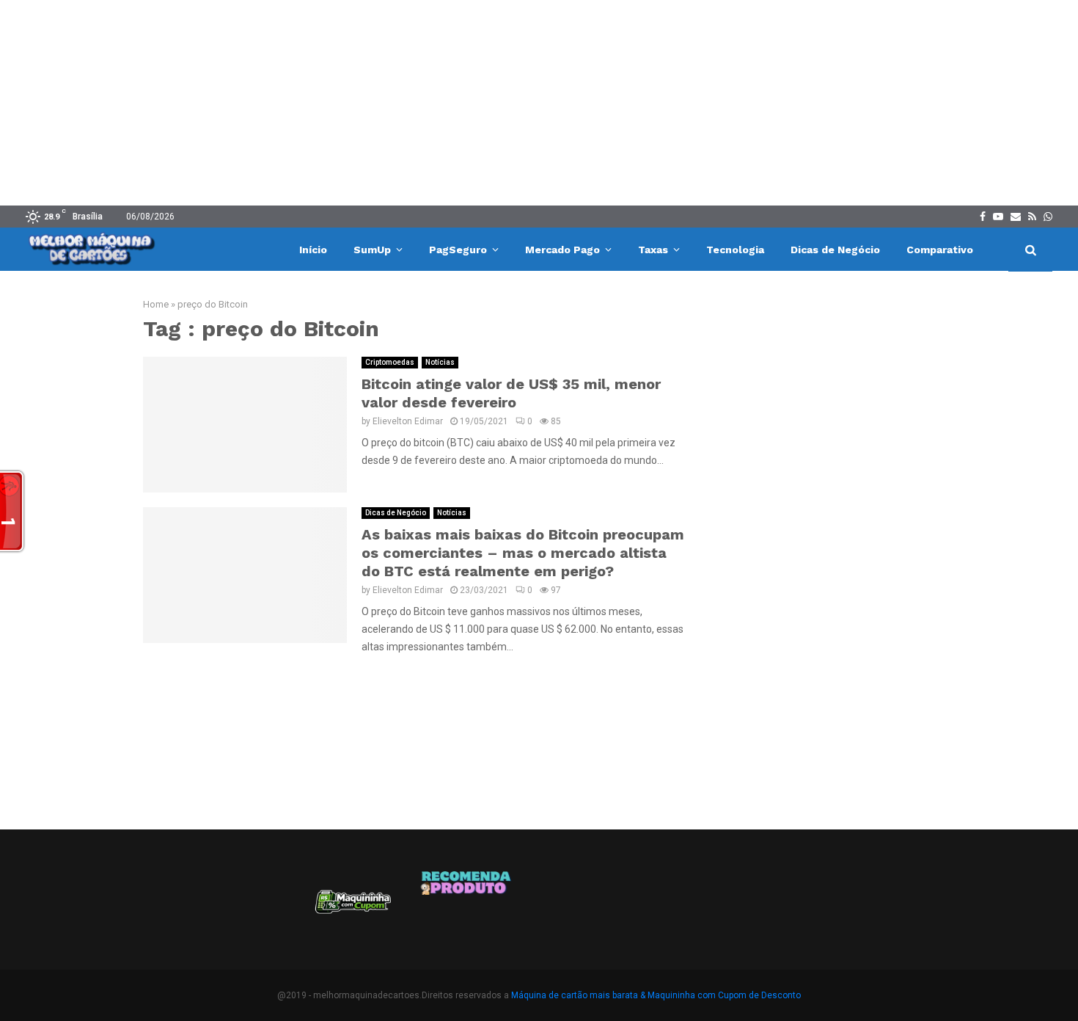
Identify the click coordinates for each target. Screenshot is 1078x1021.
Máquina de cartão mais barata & (578, 995)
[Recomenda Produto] (467, 907)
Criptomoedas (389, 362)
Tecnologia (735, 249)
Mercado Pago (562, 249)
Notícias (440, 362)
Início (313, 249)
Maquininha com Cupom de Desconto (724, 995)
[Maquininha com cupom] (351, 907)
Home (156, 304)
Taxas (653, 249)
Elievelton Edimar (408, 421)
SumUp (372, 249)
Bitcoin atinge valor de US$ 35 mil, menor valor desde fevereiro (511, 393)
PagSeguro (458, 249)
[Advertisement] (539, 103)
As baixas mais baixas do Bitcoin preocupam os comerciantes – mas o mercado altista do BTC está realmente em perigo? (523, 553)
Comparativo (939, 249)
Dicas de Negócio (835, 249)
